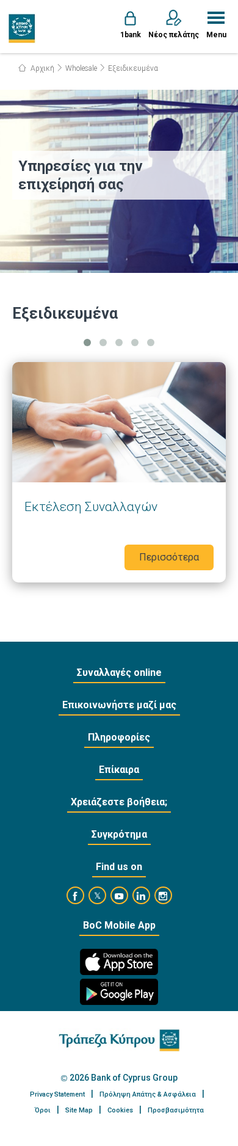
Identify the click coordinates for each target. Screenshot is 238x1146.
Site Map (79, 1110)
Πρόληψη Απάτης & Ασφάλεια (147, 1094)
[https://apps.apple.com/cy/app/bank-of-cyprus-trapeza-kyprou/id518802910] (119, 962)
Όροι (43, 1110)
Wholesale (81, 68)
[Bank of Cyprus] (22, 28)
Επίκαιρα (119, 769)
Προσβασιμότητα (176, 1110)
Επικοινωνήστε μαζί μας (119, 705)
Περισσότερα (119, 472)
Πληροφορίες (119, 737)
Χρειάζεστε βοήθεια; (119, 802)
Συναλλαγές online (119, 672)
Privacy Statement (57, 1094)
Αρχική (41, 68)
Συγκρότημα (119, 834)
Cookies (120, 1110)
